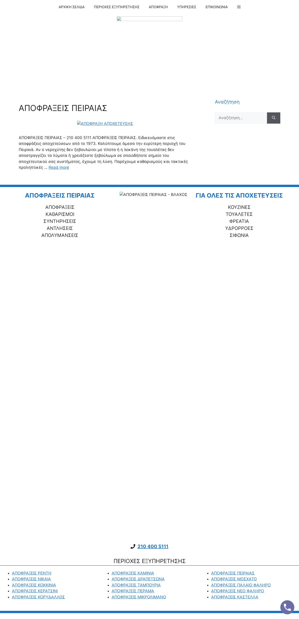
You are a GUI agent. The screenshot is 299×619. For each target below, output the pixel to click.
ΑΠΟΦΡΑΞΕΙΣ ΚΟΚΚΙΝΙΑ (34, 585)
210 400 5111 (153, 546)
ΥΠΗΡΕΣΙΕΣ (186, 7)
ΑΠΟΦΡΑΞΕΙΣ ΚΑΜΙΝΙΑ (133, 573)
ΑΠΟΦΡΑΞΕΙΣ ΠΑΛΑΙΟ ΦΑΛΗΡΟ (241, 585)
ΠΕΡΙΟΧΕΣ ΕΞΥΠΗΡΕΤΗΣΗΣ (116, 7)
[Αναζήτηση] (273, 118)
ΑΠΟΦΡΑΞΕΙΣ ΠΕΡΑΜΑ (133, 591)
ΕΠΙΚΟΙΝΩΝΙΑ (217, 7)
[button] (238, 7)
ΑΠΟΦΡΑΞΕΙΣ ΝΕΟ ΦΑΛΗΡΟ (237, 591)
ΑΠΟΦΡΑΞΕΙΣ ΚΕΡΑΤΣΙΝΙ (35, 591)
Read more (59, 167)
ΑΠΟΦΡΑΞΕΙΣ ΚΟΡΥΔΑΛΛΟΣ (38, 597)
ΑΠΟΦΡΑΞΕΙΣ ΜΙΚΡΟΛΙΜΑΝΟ (139, 597)
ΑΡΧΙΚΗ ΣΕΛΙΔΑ (72, 7)
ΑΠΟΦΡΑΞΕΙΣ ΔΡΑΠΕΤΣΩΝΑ (138, 579)
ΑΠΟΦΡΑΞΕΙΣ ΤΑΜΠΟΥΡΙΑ (136, 585)
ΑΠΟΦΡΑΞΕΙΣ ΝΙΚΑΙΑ (31, 579)
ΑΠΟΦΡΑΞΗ (158, 7)
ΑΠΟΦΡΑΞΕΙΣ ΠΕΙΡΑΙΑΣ (63, 108)
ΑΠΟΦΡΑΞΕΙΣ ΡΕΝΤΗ (31, 573)
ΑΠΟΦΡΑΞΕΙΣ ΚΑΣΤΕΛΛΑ (234, 597)
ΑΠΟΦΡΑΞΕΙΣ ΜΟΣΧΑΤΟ (234, 579)
